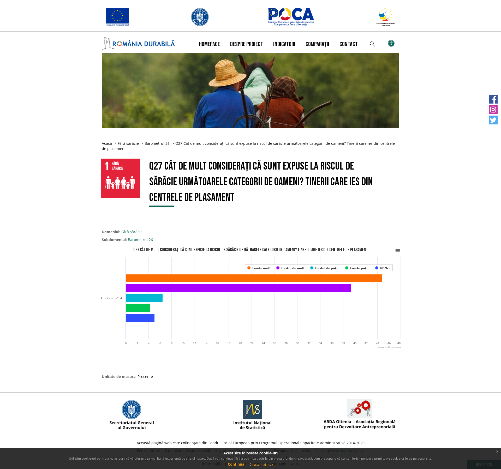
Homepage (209, 44)
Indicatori (284, 44)
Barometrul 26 (157, 143)
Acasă (107, 143)
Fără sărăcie (128, 143)
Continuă (236, 464)
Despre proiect (246, 44)
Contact (348, 44)
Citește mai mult (261, 464)
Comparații (317, 44)
